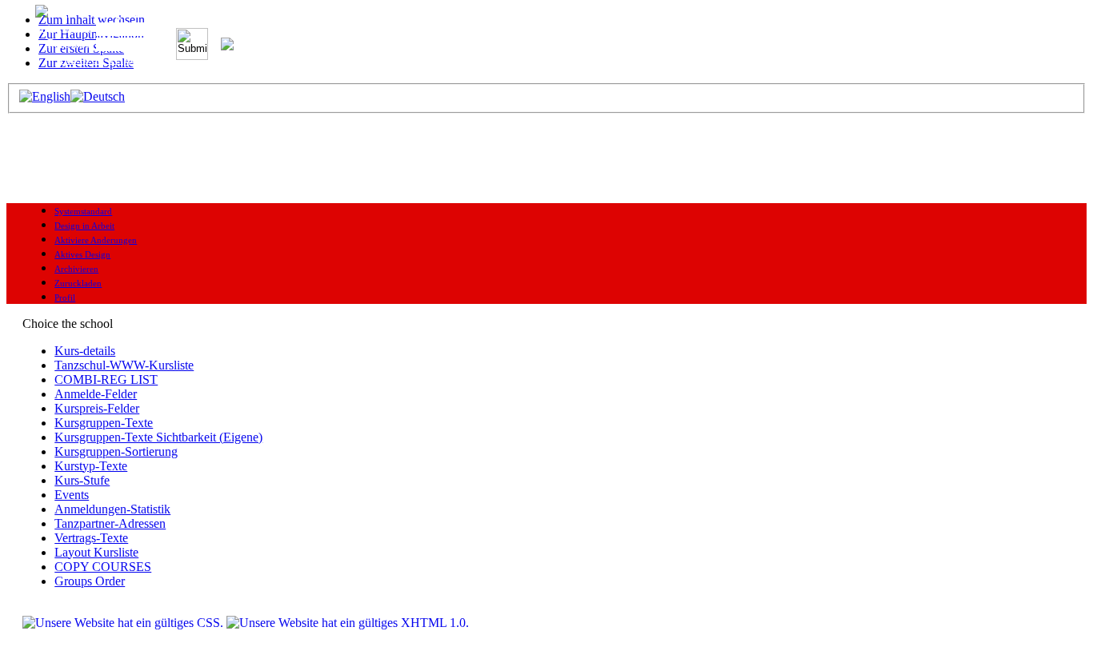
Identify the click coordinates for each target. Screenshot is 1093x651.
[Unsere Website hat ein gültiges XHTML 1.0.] (347, 622)
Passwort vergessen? (111, 59)
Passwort (71, 43)
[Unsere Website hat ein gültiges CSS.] (124, 622)
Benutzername (58, 28)
